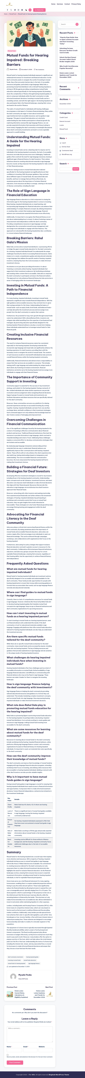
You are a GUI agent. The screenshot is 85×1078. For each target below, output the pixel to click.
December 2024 (65, 104)
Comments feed (67, 150)
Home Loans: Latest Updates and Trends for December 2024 (68, 75)
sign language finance (34, 963)
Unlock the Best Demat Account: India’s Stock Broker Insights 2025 (68, 59)
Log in (64, 143)
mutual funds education (30, 960)
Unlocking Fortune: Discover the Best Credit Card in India (69, 50)
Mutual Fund (12, 51)
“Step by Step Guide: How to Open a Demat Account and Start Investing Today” (69, 40)
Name (9, 1047)
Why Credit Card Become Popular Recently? (69, 67)
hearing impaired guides (32, 957)
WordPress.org (67, 154)
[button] (39, 10)
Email (25, 1047)
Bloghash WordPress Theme (59, 1075)
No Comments (40, 69)
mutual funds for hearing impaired (16, 963)
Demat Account (65, 121)
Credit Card (64, 117)
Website (42, 1047)
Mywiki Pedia (25, 975)
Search (63, 163)
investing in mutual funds (14, 960)
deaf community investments (15, 957)
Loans (62, 125)
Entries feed (66, 147)
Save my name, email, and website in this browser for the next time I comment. (30, 1057)
